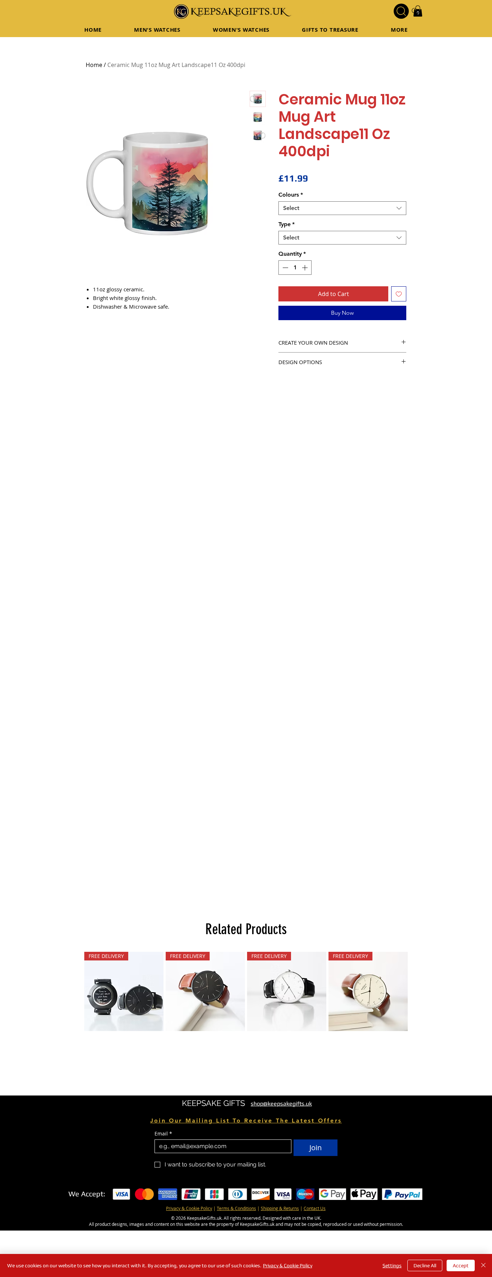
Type (286, 224)
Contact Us (315, 1208)
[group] (246, 991)
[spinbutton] (295, 267)
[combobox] (342, 208)
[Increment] (305, 267)
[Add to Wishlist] (398, 293)
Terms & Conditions (236, 1208)
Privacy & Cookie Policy (189, 1208)
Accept (461, 1265)
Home (94, 65)
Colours (290, 194)
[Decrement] (284, 267)
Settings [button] (392, 1265)
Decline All (424, 1265)
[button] (330, 29)
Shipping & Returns (280, 1208)
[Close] (483, 1265)
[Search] (401, 11)
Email (163, 1133)
